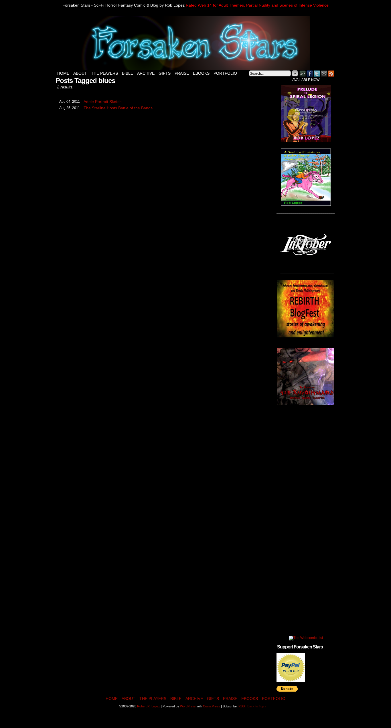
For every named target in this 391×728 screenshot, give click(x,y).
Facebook (309, 73)
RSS (331, 73)
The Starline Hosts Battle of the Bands (118, 108)
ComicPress (211, 706)
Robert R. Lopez (148, 706)
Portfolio (225, 73)
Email (324, 73)
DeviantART (302, 73)
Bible (127, 73)
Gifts (165, 73)
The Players (104, 73)
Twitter (317, 73)
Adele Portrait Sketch (103, 101)
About (80, 73)
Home (63, 73)
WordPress (188, 706)
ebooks (201, 73)
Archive (146, 73)
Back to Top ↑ (256, 706)
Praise (182, 73)
